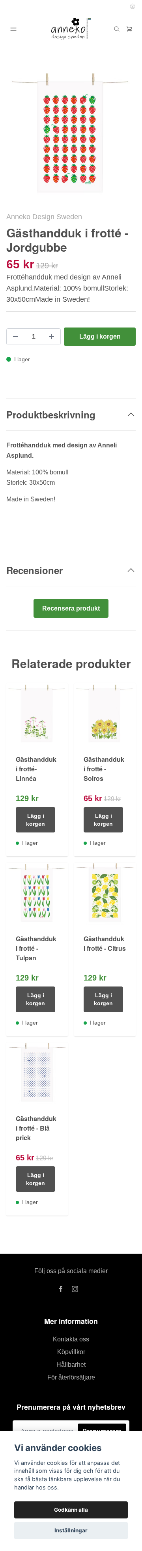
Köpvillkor (71, 1352)
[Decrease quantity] (15, 337)
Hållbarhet (71, 1364)
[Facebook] (61, 1289)
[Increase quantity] (51, 337)
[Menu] (13, 29)
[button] (122, 137)
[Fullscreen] (71, 134)
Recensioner (34, 570)
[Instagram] (75, 1289)
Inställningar (71, 1530)
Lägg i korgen (35, 820)
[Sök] (116, 29)
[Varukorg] (129, 29)
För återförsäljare (71, 1377)
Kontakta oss (71, 1339)
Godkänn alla (71, 1510)
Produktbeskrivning (50, 414)
